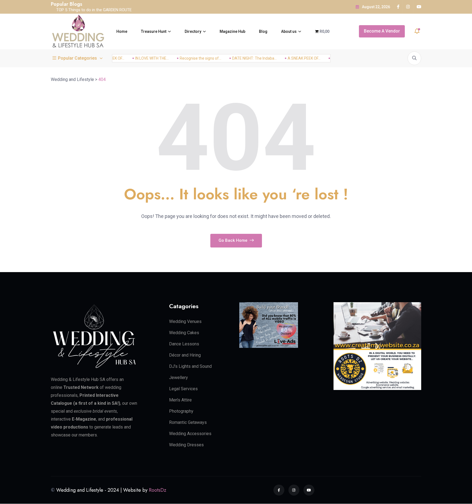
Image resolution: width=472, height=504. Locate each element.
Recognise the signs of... (196, 58)
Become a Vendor (382, 31)
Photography (181, 411)
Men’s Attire (180, 400)
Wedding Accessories (190, 433)
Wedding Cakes (184, 332)
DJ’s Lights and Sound (190, 366)
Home (121, 31)
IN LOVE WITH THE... (147, 58)
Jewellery (178, 377)
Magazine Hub (232, 31)
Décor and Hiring (185, 355)
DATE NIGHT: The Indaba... (250, 58)
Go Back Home (234, 240)
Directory (193, 31)
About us (289, 31)
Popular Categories (77, 58)
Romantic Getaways (188, 422)
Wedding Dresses (186, 444)
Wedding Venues (185, 321)
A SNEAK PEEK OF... (299, 58)
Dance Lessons (184, 343)
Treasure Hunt (153, 31)
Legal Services (183, 388)
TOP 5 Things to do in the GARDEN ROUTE (94, 9)
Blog (263, 31)
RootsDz (157, 490)
